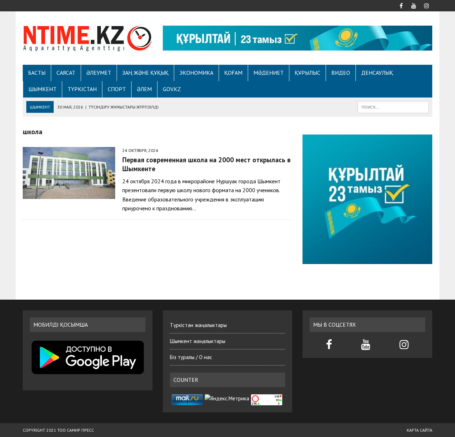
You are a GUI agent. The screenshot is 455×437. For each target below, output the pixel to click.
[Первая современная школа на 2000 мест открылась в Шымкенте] (69, 194)
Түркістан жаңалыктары (198, 325)
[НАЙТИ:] (393, 106)
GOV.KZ (172, 89)
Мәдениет (268, 72)
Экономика (196, 72)
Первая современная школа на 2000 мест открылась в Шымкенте (206, 164)
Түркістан (82, 89)
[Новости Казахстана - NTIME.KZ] (87, 37)
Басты (37, 72)
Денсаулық (377, 72)
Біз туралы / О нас (191, 357)
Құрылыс (307, 72)
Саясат (66, 72)
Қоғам (233, 72)
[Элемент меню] (401, 5)
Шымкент (42, 89)
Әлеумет (98, 72)
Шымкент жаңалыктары (197, 341)
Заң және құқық (145, 72)
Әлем (144, 89)
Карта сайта (419, 430)
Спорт (117, 89)
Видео (340, 72)
